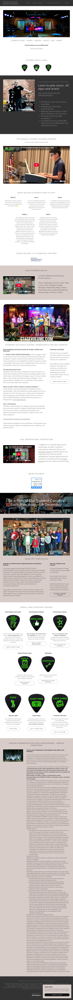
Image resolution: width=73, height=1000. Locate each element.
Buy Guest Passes (19, 400)
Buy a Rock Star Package (60, 645)
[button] (38, 3)
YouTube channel (45, 452)
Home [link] (28, 3)
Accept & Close (57, 994)
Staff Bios (13, 728)
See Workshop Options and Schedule (16, 419)
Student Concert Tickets (60, 594)
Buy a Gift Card (60, 732)
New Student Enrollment (36, 643)
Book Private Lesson (25, 683)
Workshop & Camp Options (48, 681)
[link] (12, 4)
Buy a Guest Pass (36, 728)
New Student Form (59, 381)
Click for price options (36, 48)
